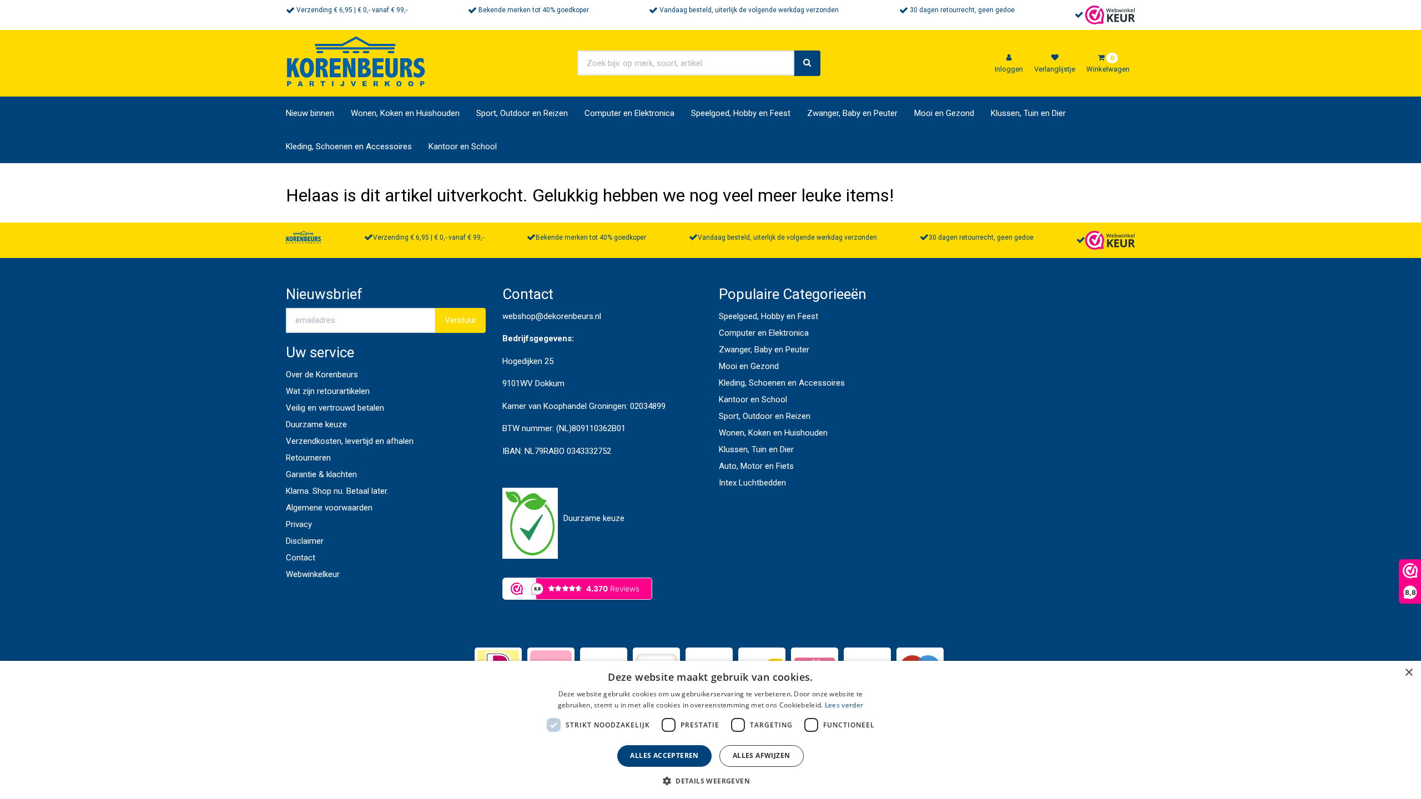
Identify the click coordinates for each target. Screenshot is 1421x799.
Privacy (299, 524)
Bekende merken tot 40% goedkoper (533, 10)
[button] (710, 780)
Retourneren (308, 458)
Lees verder (844, 705)
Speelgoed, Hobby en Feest (740, 113)
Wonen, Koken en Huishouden (405, 113)
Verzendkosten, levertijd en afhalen (350, 441)
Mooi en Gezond (944, 113)
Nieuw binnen (310, 113)
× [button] (1408, 673)
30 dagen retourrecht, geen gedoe (962, 10)
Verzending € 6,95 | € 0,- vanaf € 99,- (351, 10)
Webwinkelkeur (313, 574)
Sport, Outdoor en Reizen (522, 113)
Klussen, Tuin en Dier (1028, 113)
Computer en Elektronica (629, 113)
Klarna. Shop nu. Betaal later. (337, 491)
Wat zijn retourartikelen (328, 391)
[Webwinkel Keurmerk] (1110, 14)
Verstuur (460, 320)
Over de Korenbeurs (322, 375)
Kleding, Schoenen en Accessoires (349, 146)
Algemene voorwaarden (329, 508)
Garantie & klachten (321, 474)
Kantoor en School (463, 146)
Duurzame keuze (316, 424)
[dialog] (710, 730)
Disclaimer (305, 541)
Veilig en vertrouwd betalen (335, 408)
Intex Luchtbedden (752, 483)
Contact (300, 558)
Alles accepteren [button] (664, 755)
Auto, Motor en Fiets (756, 466)
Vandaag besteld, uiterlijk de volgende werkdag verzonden (749, 10)
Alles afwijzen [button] (761, 755)
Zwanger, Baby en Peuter (852, 113)
